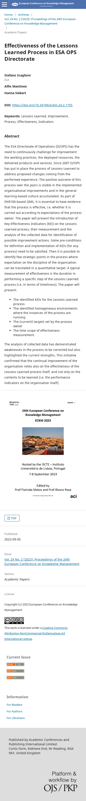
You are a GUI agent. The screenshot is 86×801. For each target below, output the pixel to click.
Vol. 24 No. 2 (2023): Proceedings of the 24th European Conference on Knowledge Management (40, 21)
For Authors (14, 711)
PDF (14, 518)
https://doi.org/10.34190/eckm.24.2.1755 (42, 105)
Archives (23, 15)
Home (8, 15)
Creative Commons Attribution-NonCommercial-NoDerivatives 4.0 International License (35, 633)
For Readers (14, 705)
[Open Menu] (4, 4)
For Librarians (16, 718)
